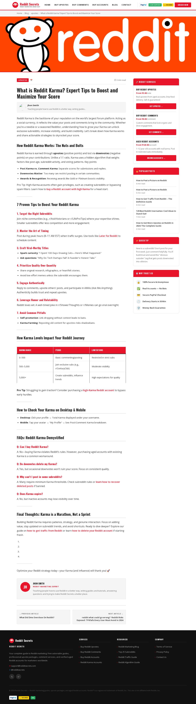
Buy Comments (80, 5)
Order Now (183, 5)
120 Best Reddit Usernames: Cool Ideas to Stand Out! (156, 212)
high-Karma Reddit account (98, 390)
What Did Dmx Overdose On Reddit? (36, 617)
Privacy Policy (162, 652)
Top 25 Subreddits (127, 652)
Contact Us (161, 657)
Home (48, 5)
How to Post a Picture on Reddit (151, 180)
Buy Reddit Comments (91, 652)
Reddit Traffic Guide (128, 657)
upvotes (34, 13)
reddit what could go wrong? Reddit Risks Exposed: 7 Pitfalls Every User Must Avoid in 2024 (100, 619)
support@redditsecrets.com (22, 666)
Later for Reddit (108, 236)
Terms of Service (164, 646)
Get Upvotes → (156, 106)
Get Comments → (156, 132)
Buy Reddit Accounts (90, 657)
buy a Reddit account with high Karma (68, 189)
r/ (18, 676)
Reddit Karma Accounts (91, 662)
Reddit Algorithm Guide (129, 662)
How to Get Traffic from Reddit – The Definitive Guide (154, 200)
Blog (115, 5)
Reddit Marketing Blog (129, 646)
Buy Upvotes (61, 5)
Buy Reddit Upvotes (90, 646)
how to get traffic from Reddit (44, 530)
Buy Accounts (100, 5)
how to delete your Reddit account (92, 530)
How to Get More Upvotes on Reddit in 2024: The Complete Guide (154, 224)
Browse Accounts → (156, 158)
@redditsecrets (16, 670)
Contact (126, 5)
